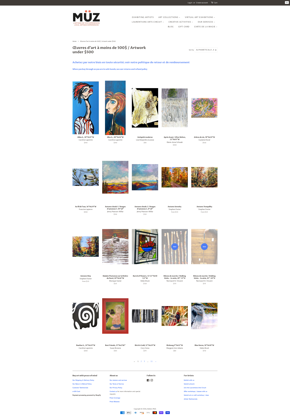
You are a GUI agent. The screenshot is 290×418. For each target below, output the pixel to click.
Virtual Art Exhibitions (199, 17)
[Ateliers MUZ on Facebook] (148, 381)
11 (152, 361)
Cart (216, 3)
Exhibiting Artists (143, 17)
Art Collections (168, 17)
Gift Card (184, 26)
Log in (190, 3)
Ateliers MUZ (151, 409)
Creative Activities (180, 22)
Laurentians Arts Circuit (147, 22)
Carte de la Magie (205, 26)
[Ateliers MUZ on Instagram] (151, 381)
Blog (171, 26)
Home (74, 41)
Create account (202, 3)
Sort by (191, 50)
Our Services (206, 22)
